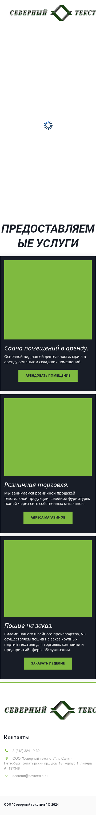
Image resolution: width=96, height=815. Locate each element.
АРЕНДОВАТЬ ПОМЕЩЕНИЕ (48, 375)
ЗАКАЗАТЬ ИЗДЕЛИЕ (48, 663)
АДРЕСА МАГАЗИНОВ (48, 517)
